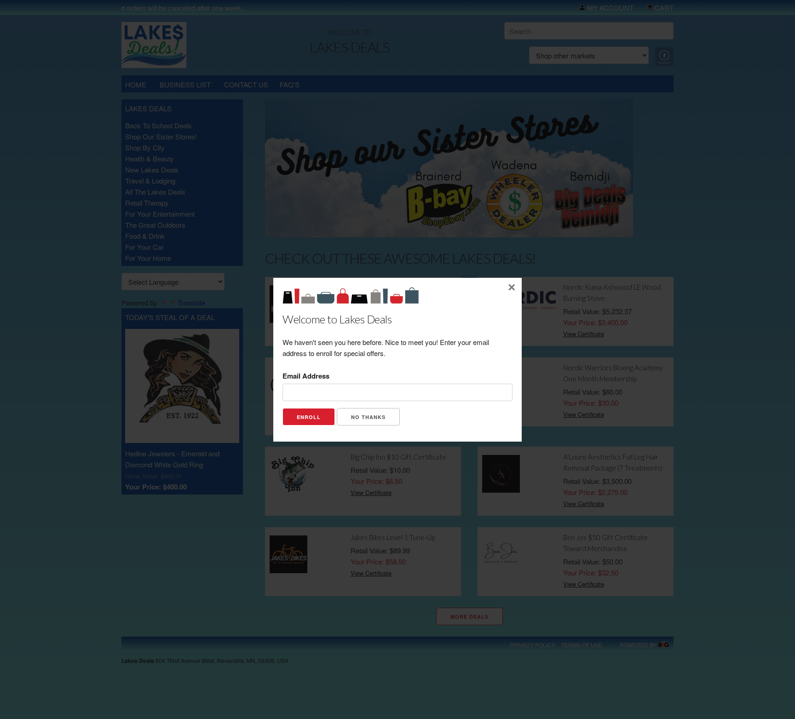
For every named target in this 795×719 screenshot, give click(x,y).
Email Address (305, 376)
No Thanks (368, 417)
